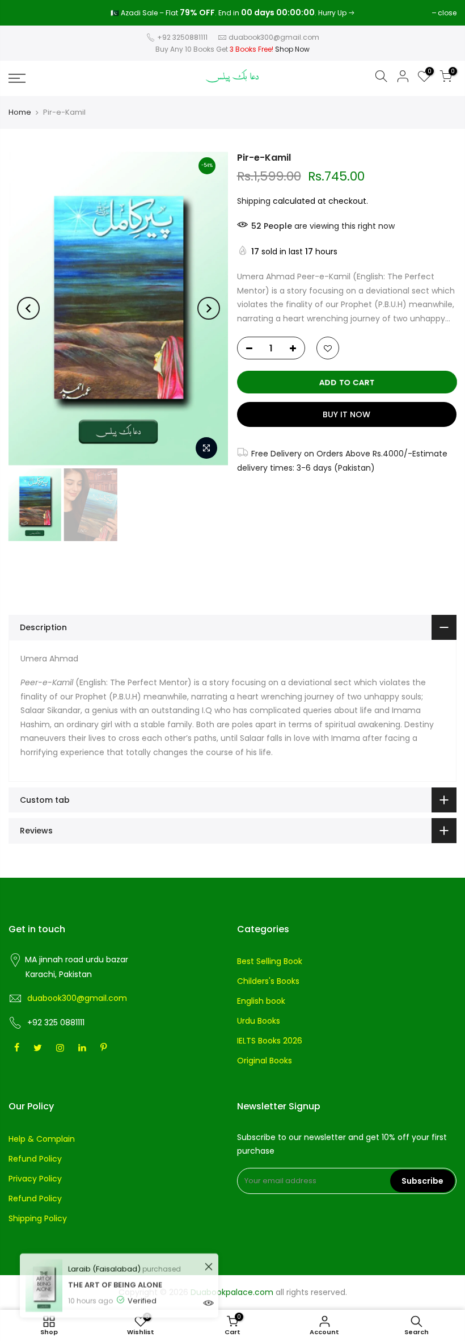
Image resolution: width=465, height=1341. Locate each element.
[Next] (208, 308)
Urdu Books (258, 1020)
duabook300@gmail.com (274, 37)
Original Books (264, 1060)
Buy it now (346, 414)
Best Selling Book (269, 961)
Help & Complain (42, 1139)
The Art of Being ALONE (115, 1274)
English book (261, 1001)
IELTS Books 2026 (269, 1040)
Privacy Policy (35, 1178)
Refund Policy (35, 1158)
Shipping (253, 201)
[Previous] (28, 308)
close (23, 13)
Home (20, 112)
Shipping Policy (38, 1218)
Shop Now (292, 49)
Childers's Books (268, 981)
